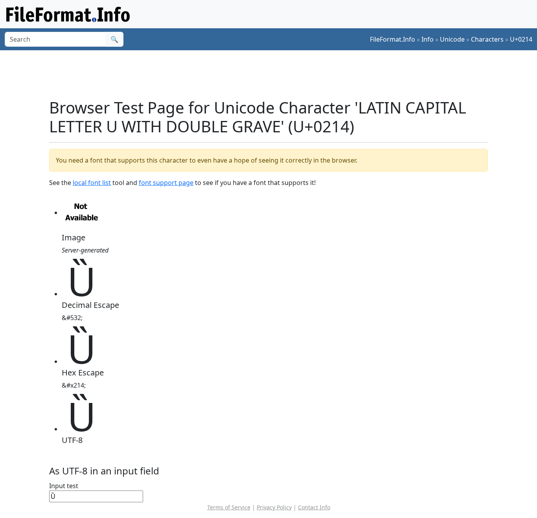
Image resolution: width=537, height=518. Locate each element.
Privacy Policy (274, 507)
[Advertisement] (273, 74)
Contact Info (314, 507)
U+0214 (521, 39)
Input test (63, 485)
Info (427, 39)
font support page (166, 182)
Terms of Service (228, 507)
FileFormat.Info (392, 39)
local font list (92, 182)
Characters (487, 39)
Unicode (452, 39)
